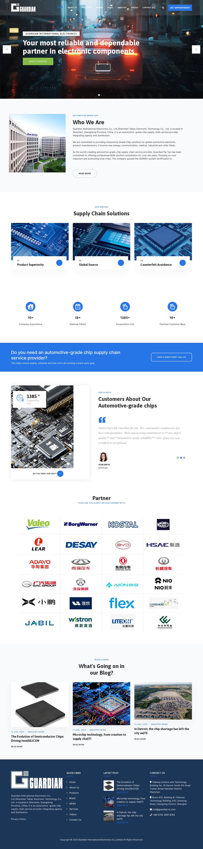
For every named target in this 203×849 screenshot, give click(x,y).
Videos (134, 7)
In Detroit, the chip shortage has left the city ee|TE (130, 815)
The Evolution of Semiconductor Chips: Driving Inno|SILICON (128, 785)
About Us (72, 7)
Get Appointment (180, 7)
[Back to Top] (197, 844)
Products (87, 7)
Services (122, 7)
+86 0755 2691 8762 (164, 814)
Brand (99, 7)
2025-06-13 (122, 792)
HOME (60, 7)
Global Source (88, 264)
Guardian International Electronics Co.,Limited (100, 839)
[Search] (163, 7)
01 (18, 260)
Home (72, 782)
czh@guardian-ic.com (164, 809)
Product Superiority (30, 264)
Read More (17, 746)
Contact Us (148, 7)
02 (80, 260)
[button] (178, 458)
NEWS (110, 7)
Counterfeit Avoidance (156, 264)
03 (142, 260)
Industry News (36, 732)
